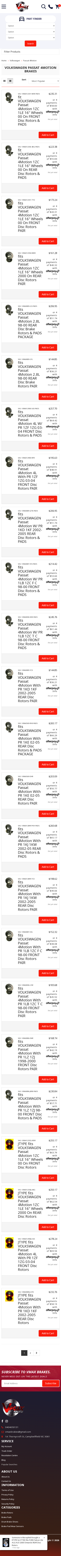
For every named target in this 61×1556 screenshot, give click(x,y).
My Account (6, 1446)
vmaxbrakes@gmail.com (18, 1431)
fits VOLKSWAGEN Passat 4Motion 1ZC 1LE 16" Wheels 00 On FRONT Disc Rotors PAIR (30, 217)
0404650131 (12, 1427)
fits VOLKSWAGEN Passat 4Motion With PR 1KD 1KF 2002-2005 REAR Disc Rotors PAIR (29, 687)
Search (30, 43)
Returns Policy (7, 1499)
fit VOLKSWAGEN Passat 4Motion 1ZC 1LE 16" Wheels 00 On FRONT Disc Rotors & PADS (30, 111)
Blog (3, 1460)
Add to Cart (48, 135)
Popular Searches (9, 1464)
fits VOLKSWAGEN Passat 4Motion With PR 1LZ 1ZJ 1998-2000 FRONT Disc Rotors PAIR (29, 1055)
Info (55, 114)
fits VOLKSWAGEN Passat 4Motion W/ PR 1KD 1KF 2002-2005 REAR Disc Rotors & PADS (30, 528)
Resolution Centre (9, 1455)
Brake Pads (6, 1517)
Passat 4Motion (30, 60)
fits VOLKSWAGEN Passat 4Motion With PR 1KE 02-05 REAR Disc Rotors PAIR (29, 791)
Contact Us (6, 1481)
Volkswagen (15, 60)
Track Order (6, 1451)
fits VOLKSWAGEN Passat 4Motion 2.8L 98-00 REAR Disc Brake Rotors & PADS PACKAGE (30, 323)
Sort (24, 79)
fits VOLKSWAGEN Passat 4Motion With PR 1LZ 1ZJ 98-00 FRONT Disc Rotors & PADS (30, 1106)
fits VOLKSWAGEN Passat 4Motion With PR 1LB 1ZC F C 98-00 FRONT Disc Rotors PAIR (30, 949)
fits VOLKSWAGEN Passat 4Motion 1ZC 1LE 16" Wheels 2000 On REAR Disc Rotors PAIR (30, 270)
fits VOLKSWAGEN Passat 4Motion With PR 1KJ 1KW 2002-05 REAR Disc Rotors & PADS (29, 842)
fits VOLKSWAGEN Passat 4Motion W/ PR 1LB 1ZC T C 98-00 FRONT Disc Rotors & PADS (30, 634)
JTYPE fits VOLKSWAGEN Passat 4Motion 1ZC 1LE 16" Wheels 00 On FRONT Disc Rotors (30, 1155)
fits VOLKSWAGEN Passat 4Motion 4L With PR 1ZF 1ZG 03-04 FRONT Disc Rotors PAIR (29, 475)
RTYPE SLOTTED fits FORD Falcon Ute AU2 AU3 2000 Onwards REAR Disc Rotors (27, 1542)
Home (4, 60)
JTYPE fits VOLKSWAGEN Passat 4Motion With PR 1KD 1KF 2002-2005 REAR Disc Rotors (29, 1309)
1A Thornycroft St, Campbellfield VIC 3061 (27, 1436)
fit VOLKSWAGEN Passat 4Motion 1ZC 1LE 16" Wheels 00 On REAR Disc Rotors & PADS (30, 164)
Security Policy (7, 1503)
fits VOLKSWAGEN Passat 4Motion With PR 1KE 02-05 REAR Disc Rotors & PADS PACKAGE (30, 740)
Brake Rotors (7, 1512)
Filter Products (12, 51)
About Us (5, 1476)
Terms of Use (7, 1490)
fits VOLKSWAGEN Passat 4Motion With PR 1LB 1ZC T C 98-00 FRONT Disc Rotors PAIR (30, 1002)
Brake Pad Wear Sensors (12, 1526)
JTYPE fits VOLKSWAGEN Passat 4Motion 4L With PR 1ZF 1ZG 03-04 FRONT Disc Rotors (29, 1256)
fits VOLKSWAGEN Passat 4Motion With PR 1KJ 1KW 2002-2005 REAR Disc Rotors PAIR (29, 896)
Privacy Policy (7, 1494)
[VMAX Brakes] (22, 6)
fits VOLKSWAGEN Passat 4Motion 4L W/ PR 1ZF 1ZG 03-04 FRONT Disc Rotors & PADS (30, 423)
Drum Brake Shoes (9, 1521)
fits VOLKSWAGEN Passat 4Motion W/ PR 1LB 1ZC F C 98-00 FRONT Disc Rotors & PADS (30, 581)
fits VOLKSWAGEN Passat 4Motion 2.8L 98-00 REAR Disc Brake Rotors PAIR (29, 374)
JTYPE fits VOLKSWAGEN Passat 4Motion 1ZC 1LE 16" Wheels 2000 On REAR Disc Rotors (30, 1204)
